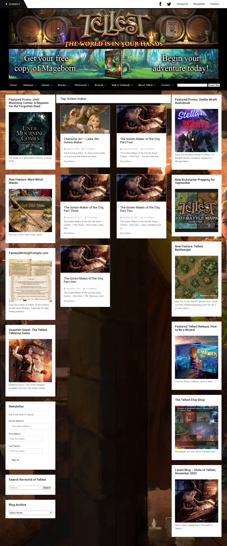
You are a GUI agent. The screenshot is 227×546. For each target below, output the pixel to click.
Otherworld (80, 85)
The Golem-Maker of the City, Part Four (140, 140)
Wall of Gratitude (121, 85)
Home (13, 85)
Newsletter (199, 4)
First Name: (15, 434)
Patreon (215, 4)
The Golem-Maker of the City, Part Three (84, 209)
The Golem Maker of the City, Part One (83, 280)
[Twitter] (169, 4)
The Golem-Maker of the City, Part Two (140, 209)
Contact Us (182, 4)
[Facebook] (160, 4)
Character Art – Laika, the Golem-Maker (81, 140)
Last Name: (14, 446)
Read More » (70, 161)
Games (46, 85)
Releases (28, 85)
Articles (62, 85)
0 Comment (89, 149)
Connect (165, 85)
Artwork (99, 85)
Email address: (16, 421)
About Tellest (145, 85)
